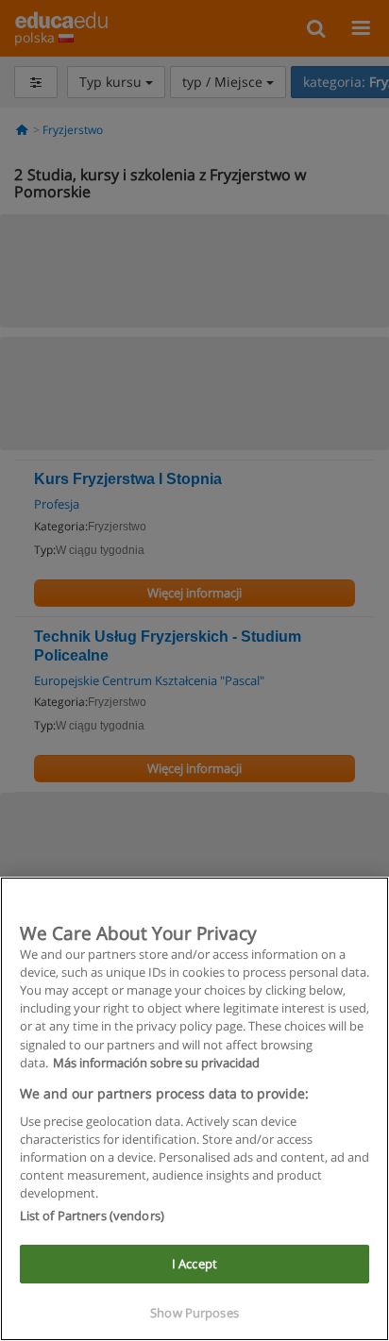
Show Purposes (194, 1312)
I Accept (194, 1263)
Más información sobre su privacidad (156, 1062)
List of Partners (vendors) (92, 1215)
